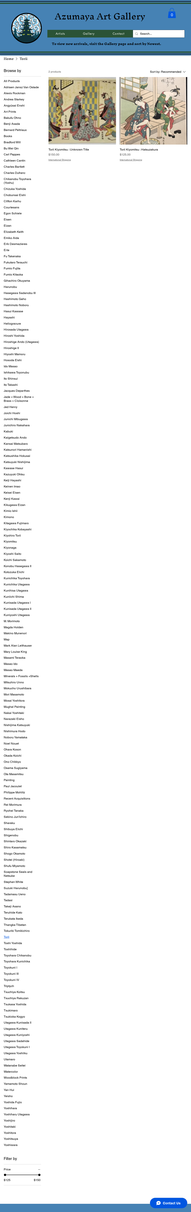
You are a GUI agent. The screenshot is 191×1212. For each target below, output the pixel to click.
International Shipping (59, 160)
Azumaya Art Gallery (100, 16)
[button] (172, 13)
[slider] (5, 1175)
